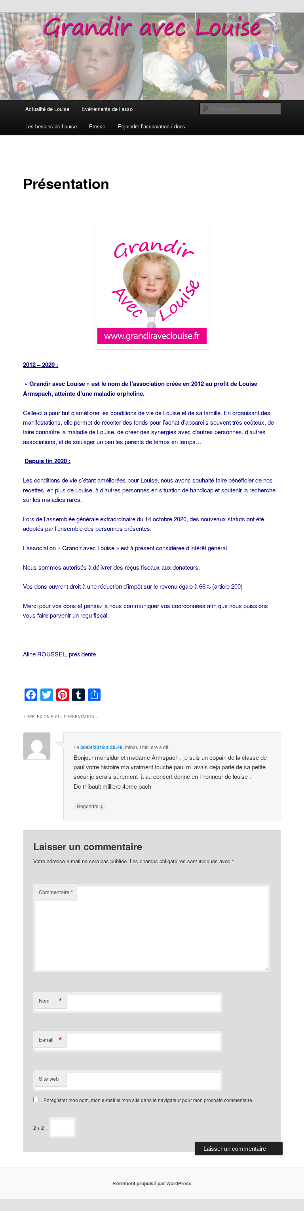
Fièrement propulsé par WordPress (152, 1183)
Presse (97, 126)
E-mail (50, 1040)
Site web (49, 1078)
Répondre (90, 805)
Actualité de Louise (47, 109)
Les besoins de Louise (51, 126)
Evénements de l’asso (107, 109)
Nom (50, 1000)
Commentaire (56, 892)
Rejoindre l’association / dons (151, 126)
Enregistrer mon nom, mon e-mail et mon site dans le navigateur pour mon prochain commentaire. (148, 1100)
